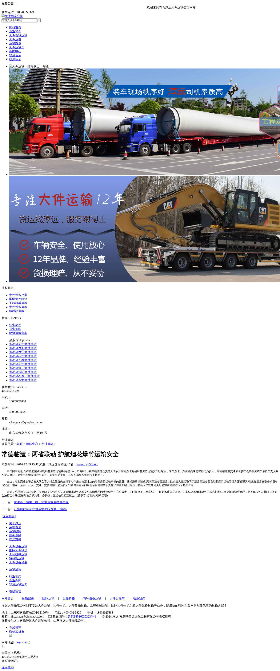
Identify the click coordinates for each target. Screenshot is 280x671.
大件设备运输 (18, 546)
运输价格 (69, 598)
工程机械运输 (18, 554)
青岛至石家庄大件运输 (24, 376)
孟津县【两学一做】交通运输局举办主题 (41, 502)
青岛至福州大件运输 (23, 356)
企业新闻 (15, 329)
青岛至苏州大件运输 (23, 344)
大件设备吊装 (18, 562)
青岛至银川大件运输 (23, 368)
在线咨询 (15, 627)
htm (26, 642)
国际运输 (48, 598)
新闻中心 (15, 51)
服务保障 (15, 535)
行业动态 (15, 325)
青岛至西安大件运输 (23, 348)
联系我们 (15, 59)
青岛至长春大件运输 (23, 360)
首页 (20, 444)
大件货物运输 (18, 35)
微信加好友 (16, 631)
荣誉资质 (15, 527)
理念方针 (15, 539)
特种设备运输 (92, 598)
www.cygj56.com (87, 464)
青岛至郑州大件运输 (23, 364)
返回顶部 (8, 667)
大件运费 (15, 39)
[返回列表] (9, 516)
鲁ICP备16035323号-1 (82, 616)
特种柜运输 (16, 558)
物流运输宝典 (18, 333)
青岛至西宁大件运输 (23, 352)
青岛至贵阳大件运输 (23, 372)
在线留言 (15, 591)
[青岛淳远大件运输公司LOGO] (12, 16)
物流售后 (15, 55)
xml (19, 642)
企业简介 (15, 31)
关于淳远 (15, 523)
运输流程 (15, 569)
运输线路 (15, 531)
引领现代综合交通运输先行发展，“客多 (40, 509)
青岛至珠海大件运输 (23, 380)
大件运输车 (16, 47)
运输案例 (15, 43)
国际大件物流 (18, 550)
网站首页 (15, 27)
